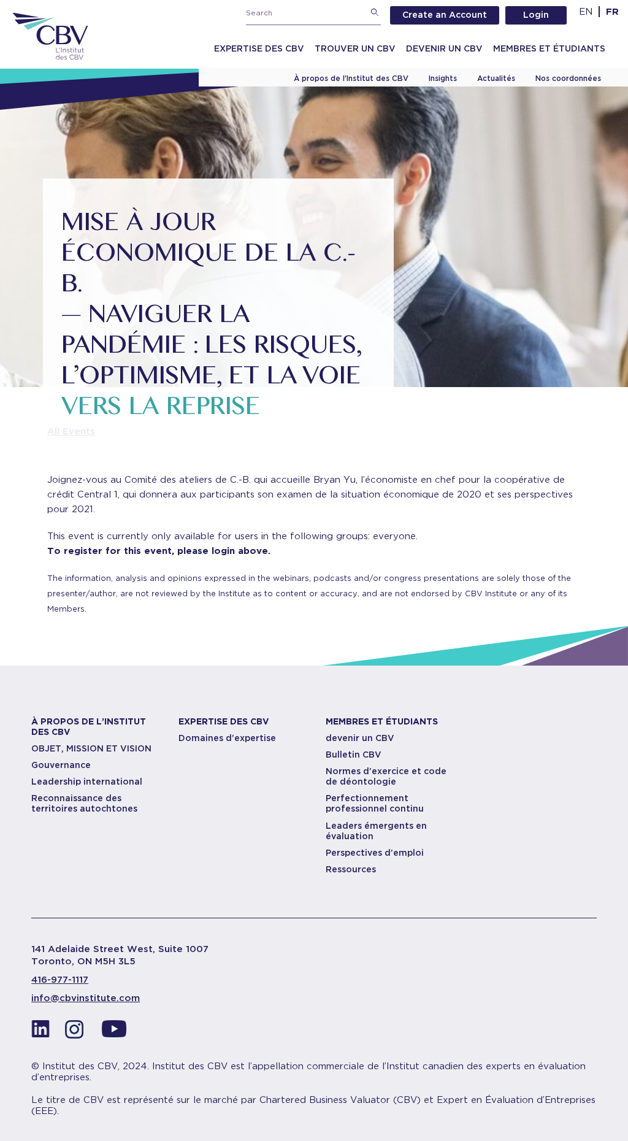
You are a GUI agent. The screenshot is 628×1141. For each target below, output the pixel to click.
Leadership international (86, 781)
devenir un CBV (360, 738)
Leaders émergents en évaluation (376, 831)
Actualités (496, 78)
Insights (443, 78)
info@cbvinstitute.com (85, 998)
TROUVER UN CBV (355, 48)
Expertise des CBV (259, 48)
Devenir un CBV (444, 48)
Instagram (77, 1032)
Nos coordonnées (568, 78)
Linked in (40, 1032)
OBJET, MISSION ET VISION (91, 748)
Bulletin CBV (353, 754)
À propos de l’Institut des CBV (351, 78)
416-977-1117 (59, 979)
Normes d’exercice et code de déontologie (386, 776)
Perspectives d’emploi (375, 853)
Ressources (351, 869)
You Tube (114, 1032)
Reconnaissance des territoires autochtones (84, 803)
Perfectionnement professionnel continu (375, 803)
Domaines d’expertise (227, 738)
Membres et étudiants (549, 48)
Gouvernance (61, 765)
